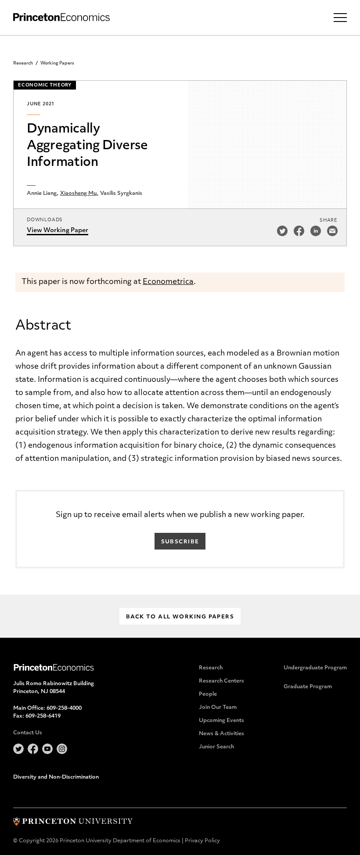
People (208, 694)
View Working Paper (57, 230)
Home (61, 17)
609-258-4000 (64, 708)
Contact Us (27, 733)
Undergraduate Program (315, 668)
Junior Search (216, 747)
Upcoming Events (221, 720)
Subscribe (180, 542)
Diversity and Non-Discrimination (56, 777)
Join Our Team (218, 707)
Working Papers (57, 63)
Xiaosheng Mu (78, 193)
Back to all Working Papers (180, 617)
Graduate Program (308, 687)
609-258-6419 (43, 716)
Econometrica (168, 282)
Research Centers (221, 681)
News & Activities (221, 733)
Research (23, 63)
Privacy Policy (202, 841)
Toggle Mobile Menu (340, 17)
